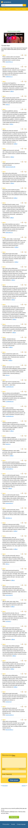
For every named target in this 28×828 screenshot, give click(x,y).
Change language (21, 824)
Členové (3, 9)
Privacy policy (6, 824)
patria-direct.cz (9, 232)
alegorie (24, 785)
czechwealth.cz (9, 468)
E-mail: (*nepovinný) (7, 774)
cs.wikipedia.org (9, 386)
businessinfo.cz (9, 503)
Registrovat (18, 9)
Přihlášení (24, 9)
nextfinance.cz (9, 76)
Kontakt (13, 824)
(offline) (12, 91)
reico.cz (7, 375)
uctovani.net (8, 701)
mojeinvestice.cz (10, 714)
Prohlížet (8, 9)
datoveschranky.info (10, 166)
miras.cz (8, 104)
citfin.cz (7, 564)
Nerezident (5, 785)
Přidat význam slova (8, 755)
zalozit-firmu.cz (9, 61)
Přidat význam (14, 817)
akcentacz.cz (9, 518)
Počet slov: (21, 768)
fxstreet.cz (8, 444)
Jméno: (4, 769)
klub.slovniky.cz (9, 729)
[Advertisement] (14, 19)
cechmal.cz (8, 621)
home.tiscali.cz (9, 595)
